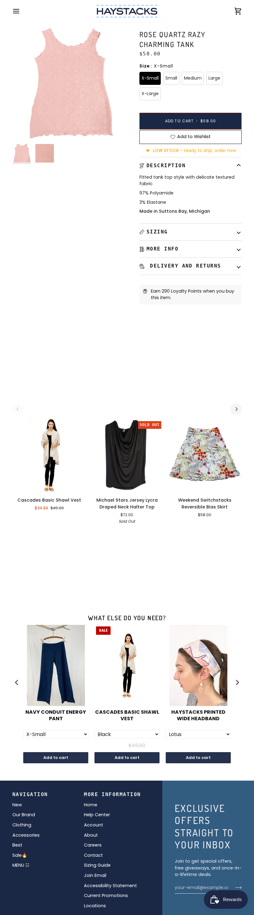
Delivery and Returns (184, 266)
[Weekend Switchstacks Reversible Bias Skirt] (205, 455)
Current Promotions (106, 895)
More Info (162, 249)
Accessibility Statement (110, 885)
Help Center (97, 815)
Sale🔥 (19, 855)
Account (93, 825)
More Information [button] (112, 794)
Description (166, 165)
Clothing (21, 825)
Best (17, 845)
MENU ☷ (20, 865)
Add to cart (55, 757)
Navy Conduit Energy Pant (55, 715)
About (91, 835)
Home (90, 805)
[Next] (236, 409)
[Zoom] (24, 129)
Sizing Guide (97, 865)
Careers (93, 845)
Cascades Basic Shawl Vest (127, 715)
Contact (93, 855)
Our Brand (23, 815)
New (17, 805)
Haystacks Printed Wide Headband (198, 715)
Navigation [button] (30, 794)
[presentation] (16, 682)
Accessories (26, 835)
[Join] (236, 888)
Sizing (157, 232)
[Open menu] (21, 11)
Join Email (95, 875)
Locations (95, 906)
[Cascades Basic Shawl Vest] (49, 455)
